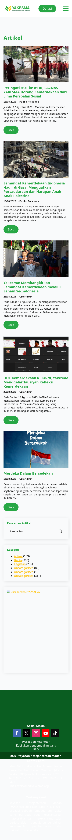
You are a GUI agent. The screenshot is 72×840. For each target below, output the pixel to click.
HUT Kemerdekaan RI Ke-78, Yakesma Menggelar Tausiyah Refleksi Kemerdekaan (35, 382)
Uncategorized (24, 568)
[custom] (55, 733)
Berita (18, 560)
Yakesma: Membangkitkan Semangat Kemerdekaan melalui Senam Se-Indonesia (32, 287)
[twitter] (26, 733)
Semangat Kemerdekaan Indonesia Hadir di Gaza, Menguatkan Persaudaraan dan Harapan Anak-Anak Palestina (34, 189)
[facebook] (17, 733)
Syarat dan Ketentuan (36, 742)
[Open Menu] (66, 8)
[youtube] (45, 733)
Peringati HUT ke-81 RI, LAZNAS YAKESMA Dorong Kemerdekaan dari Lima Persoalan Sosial (35, 92)
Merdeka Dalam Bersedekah (28, 473)
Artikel (18, 556)
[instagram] (36, 733)
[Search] (60, 531)
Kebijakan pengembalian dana (36, 745)
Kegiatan (20, 564)
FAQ (36, 749)
